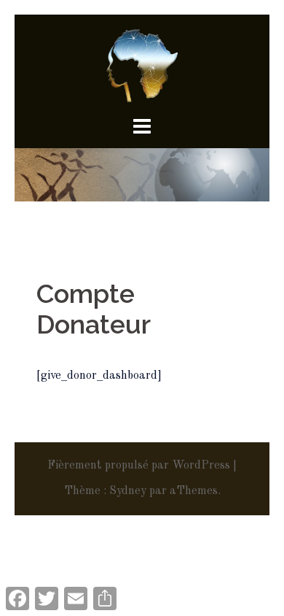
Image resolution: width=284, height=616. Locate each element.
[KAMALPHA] (142, 66)
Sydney (127, 491)
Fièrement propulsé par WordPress (138, 465)
